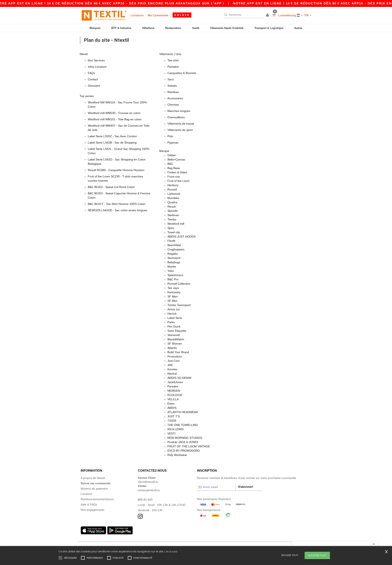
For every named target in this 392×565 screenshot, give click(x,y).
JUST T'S (173, 416)
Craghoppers (175, 249)
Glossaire (94, 85)
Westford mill (175, 223)
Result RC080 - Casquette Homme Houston (116, 170)
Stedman (173, 215)
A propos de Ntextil (93, 478)
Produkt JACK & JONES (182, 442)
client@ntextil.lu (148, 481)
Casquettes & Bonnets (181, 73)
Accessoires (175, 98)
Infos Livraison (97, 66)
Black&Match (175, 339)
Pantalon (173, 66)
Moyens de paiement (94, 488)
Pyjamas (172, 142)
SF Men (172, 296)
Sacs (170, 79)
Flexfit (171, 240)
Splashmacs (175, 275)
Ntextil (84, 54)
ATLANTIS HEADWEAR (182, 412)
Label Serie (174, 318)
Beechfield (174, 245)
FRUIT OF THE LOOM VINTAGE (188, 446)
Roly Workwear (177, 455)
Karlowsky (173, 292)
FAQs (91, 73)
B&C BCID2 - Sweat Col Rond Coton (111, 187)
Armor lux (173, 309)
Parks (171, 322)
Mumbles (173, 198)
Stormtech (174, 258)
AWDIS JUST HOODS (181, 236)
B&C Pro (172, 279)
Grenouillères (176, 117)
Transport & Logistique (268, 28)
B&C (170, 163)
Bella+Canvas (176, 159)
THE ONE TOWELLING (182, 425)
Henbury (172, 185)
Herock (172, 313)
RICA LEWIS (175, 429)
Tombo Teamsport (179, 305)
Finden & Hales (177, 172)
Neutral (172, 373)
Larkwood (173, 193)
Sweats (172, 85)
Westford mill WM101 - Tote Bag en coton (114, 119)
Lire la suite (171, 551)
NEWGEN (173, 390)
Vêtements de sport (180, 130)
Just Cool (173, 360)
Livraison (137, 15)
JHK (170, 365)
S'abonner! (245, 486)
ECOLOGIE (174, 395)
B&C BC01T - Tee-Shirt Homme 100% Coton (116, 204)
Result (171, 206)
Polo (170, 136)
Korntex (172, 369)
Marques (95, 28)
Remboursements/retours (97, 499)
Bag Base (173, 168)
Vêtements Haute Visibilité (226, 28)
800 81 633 (145, 499)
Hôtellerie (148, 28)
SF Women (174, 343)
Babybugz (173, 262)
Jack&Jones (175, 382)
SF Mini (172, 300)
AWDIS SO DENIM (179, 377)
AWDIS (171, 407)
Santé (195, 28)
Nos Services (96, 60)
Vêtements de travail (180, 123)
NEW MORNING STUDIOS (184, 437)
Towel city (173, 232)
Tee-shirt (173, 60)
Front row (173, 176)
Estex (171, 403)
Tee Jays (173, 288)
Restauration (173, 28)
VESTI (171, 433)
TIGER (171, 420)
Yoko (170, 270)
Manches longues (178, 111)
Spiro (170, 228)
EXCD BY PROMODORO (183, 450)
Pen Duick (173, 326)
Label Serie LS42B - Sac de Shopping (112, 142)
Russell (172, 189)
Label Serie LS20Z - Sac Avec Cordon (112, 136)
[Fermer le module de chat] (374, 544)
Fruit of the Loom (178, 180)
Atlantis (172, 347)
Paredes (172, 386)
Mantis (171, 266)
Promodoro (174, 356)
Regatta (172, 253)
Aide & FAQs (89, 504)
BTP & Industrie (121, 28)
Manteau (173, 92)
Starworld (173, 335)
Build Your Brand (178, 352)
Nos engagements (92, 509)
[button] (268, 15)
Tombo (171, 219)
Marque (164, 151)
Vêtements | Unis (170, 54)
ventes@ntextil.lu (149, 490)
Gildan (171, 155)
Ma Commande (158, 15)
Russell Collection (178, 283)
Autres (298, 28)
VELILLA (173, 399)
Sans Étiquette (176, 330)
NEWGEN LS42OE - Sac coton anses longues (117, 210)
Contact (93, 79)
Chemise (173, 104)
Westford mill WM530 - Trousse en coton (114, 113)
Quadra (172, 202)
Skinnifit (172, 210)
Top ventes (87, 96)
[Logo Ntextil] (104, 15)
